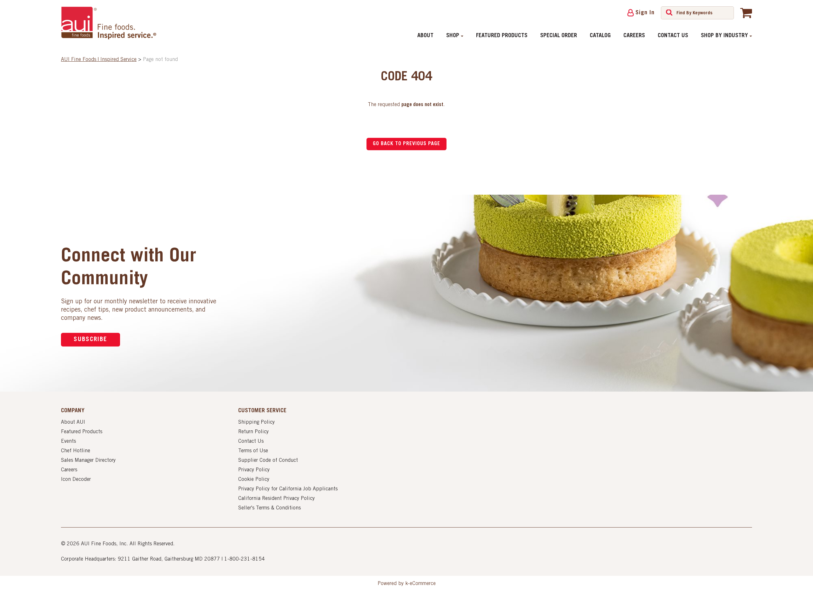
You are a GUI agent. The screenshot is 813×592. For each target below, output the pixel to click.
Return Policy (253, 431)
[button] (746, 12)
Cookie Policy (253, 479)
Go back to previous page (406, 143)
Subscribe (90, 340)
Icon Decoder (76, 479)
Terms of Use (253, 451)
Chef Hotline (75, 451)
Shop (452, 36)
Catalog (600, 36)
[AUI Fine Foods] (108, 22)
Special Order (558, 36)
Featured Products (501, 36)
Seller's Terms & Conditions (269, 508)
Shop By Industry (724, 36)
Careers (634, 36)
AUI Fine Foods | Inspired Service (99, 59)
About (425, 36)
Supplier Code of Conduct (268, 460)
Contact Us (673, 36)
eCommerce (423, 583)
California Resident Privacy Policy (276, 498)
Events (68, 441)
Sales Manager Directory (88, 460)
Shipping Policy (256, 422)
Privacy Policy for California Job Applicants (288, 489)
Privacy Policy (254, 470)
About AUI (73, 422)
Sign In (645, 13)
